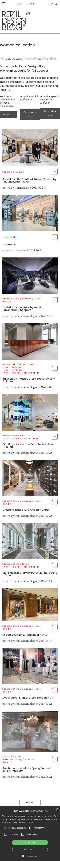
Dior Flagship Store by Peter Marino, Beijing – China (29, 574)
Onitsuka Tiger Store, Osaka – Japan (26, 510)
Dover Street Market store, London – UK (27, 698)
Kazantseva (21, 187)
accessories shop (13, 364)
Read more (28, 822)
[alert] (30, 833)
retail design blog (24, 316)
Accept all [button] (30, 842)
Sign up (31, 3)
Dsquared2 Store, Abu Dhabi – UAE (24, 635)
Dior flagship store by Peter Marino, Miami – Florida (29, 445)
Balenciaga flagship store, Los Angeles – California (28, 380)
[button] (5, 828)
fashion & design (13, 172)
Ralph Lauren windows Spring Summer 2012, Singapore (27, 769)
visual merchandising (12, 758)
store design (10, 237)
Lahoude (19, 250)
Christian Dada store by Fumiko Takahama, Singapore (22, 309)
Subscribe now (30, 114)
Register (8, 114)
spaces (27, 298)
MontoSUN (9, 244)
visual (6, 756)
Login (20, 3)
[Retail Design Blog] (30, 21)
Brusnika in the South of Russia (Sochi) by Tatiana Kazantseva (29, 180)
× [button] (57, 809)
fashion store (10, 298)
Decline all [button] (30, 849)
